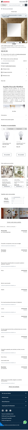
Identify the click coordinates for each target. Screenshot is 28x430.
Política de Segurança (6, 420)
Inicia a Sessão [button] (23, 1)
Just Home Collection (7, 45)
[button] (17, 5)
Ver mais (14, 111)
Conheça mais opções (5, 63)
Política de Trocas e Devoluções (8, 416)
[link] (7, 143)
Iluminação (10, 128)
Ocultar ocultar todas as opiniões (14, 222)
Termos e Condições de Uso (7, 413)
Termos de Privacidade (6, 418)
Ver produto (7, 154)
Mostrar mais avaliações (14, 386)
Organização (19, 128)
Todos (4, 128)
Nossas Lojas (14, 11)
